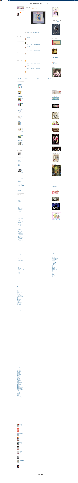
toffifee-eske (18, 408)
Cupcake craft (54, 256)
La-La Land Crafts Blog (20, 108)
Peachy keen (53, 274)
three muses (18, 407)
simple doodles (18, 377)
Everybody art (54, 262)
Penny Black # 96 (20, 247)
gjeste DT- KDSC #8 (20, 208)
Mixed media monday (55, 270)
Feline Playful (19, 78)
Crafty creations (54, 252)
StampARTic (18, 386)
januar (19, 273)
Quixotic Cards (19, 160)
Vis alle (23, 174)
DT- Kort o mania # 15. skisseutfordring (21, 240)
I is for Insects (22, 98)
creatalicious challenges (20, 306)
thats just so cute (19, 401)
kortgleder (18, 342)
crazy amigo (18, 305)
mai (18, 206)
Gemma (28, 65)
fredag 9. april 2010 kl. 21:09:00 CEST (33, 44)
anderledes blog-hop (20, 213)
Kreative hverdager (20, 191)
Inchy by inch (54, 264)
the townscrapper (19, 404)
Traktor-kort (19, 236)
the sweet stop (18, 403)
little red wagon (20, 102)
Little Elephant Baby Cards (20, 178)
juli (18, 203)
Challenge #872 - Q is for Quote (22, 104)
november (19, 199)
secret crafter (18, 375)
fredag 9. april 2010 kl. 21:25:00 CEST (33, 50)
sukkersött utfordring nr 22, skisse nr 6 (21, 438)
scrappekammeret (19, 374)
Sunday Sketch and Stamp (20, 397)
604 (21, 122)
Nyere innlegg (26, 78)
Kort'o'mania (53, 267)
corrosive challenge (19, 299)
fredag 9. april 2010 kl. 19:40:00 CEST (33, 39)
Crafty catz (18, 301)
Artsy (17, 288)
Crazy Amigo (54, 253)
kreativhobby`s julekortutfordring (19, 346)
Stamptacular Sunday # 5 (20, 452)
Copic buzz (53, 250)
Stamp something (19, 384)
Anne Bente (28, 46)
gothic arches (18, 327)
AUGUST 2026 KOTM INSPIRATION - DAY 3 (22, 111)
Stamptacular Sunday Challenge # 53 (20, 257)
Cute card (53, 257)
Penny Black (53, 275)
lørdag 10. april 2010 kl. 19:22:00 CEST (34, 68)
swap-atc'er (18, 400)
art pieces (18, 286)
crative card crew (19, 303)
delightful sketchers (19, 314)
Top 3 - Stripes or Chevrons (22, 92)
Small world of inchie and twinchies (56, 278)
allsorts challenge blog (20, 134)
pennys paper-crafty (19, 366)
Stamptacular (31, 9)
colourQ (18, 298)
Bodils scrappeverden (56, 62)
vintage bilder (54, 237)
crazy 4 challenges (19, 304)
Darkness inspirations (55, 258)
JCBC (53, 265)
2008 (18, 276)
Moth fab (19, 267)
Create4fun (18, 307)
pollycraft (18, 368)
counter (18, 53)
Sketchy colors (18, 379)
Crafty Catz (53, 251)
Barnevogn (19, 241)
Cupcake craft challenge (20, 310)
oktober (19, 200)
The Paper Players (20, 84)
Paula (27, 52)
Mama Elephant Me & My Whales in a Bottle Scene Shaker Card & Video (20, 162)
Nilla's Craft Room (20, 190)
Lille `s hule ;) (19, 168)
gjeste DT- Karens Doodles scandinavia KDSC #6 (20, 245)
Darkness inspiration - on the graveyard (20, 215)
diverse (17, 317)
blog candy (18, 290)
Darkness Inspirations (19, 312)
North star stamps (19, 363)
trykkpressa (18, 410)
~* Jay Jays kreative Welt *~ (20, 165)
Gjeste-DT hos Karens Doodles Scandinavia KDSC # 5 (20, 261)
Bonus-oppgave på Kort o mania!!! (20, 254)
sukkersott (53, 236)
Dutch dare (53, 260)
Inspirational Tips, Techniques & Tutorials (21, 185)
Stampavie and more (19, 388)
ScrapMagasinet (54, 276)
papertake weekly (19, 364)
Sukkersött (53, 285)
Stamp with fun (18, 385)
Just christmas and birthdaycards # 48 (21, 425)
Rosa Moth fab (20, 228)
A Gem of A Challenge (20, 127)
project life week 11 (55, 63)
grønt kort (19, 212)
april (19, 207)
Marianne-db (28, 37)
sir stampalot (18, 378)
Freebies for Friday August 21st (56, 60)
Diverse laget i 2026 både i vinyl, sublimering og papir (22, 171)
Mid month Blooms (22, 116)
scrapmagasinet (18, 373)
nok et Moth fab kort (20, 217)
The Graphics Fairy (20, 157)
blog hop (18, 291)
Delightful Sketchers (54, 259)
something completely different (19, 383)
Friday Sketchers (54, 263)
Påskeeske (19, 268)
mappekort (18, 352)
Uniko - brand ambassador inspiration (22, 153)
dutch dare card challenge (20, 320)
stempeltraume (18, 394)
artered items (18, 287)
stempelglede (18, 393)
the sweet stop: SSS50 (20, 266)
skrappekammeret (19, 380)
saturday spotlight (19, 371)
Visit (55, 87)
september (19, 201)
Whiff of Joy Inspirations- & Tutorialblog (19, 181)
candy (17, 293)
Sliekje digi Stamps (55, 57)
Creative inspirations (54, 255)
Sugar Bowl (18, 395)
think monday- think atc (20, 406)
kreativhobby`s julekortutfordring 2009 (20, 348)
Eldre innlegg (49, 78)
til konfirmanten (20, 209)
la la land (18, 349)
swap (17, 399)
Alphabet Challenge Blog (20, 96)
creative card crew (19, 308)
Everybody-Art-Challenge (20, 121)
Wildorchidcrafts (54, 238)
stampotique (18, 390)
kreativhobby (54, 226)
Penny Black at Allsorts (21, 115)
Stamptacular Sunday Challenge (19, 392)
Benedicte (22, 12)
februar (19, 272)
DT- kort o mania (19, 319)
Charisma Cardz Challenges (20, 296)
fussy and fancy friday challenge (19, 325)
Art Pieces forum (54, 223)
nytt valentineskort (21, 446)
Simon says (53, 277)
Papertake (53, 273)
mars (19, 271)
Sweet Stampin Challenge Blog (20, 90)
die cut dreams (18, 315)
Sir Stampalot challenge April (20, 223)
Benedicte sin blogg (39, 4)
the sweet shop (18, 402)
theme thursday (18, 405)
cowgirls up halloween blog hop (21, 466)
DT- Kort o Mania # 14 (21, 269)
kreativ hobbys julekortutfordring (19, 344)
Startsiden (38, 78)
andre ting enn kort (19, 285)
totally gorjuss (18, 409)
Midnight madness (54, 269)
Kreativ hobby (54, 268)
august (19, 202)
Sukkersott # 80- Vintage (20, 232)
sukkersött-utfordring (19, 396)
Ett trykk (53, 261)
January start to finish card (20, 188)
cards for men (18, 294)
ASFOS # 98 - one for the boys (20, 259)
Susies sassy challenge (19, 398)
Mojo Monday (54, 271)
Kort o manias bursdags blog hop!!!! (21, 443)
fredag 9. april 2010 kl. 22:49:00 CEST (33, 63)
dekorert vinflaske (19, 313)
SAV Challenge (18, 372)
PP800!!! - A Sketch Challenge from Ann (22, 86)
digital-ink (18, 316)
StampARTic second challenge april (20, 238)
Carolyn (28, 70)
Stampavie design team (55, 283)
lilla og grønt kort (21, 433)
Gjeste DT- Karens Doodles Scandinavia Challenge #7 (20, 225)
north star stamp (54, 272)
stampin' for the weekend (20, 389)
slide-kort (18, 381)
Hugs (18, 182)
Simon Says (18, 376)
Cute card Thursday (19, 311)
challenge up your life (19, 295)
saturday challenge (19, 370)
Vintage (19, 242)
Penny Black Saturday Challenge (20, 140)
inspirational (53, 225)
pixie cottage (18, 367)
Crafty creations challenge (20, 302)
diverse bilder (18, 318)
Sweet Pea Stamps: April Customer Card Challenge (21, 252)
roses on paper (18, 369)
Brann (53, 224)
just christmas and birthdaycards (19, 336)
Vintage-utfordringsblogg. (20, 221)
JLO (52, 266)
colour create (18, 297)
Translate (58, 21)
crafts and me (18, 300)
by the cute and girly (19, 292)
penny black (18, 365)
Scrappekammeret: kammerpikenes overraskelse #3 (20, 234)
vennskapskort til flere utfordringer (21, 264)
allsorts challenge (19, 283)
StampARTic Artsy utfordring (20, 387)
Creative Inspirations (19, 309)
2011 (18, 195)
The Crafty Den (20, 151)
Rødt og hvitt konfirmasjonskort (20, 230)
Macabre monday (19, 351)
